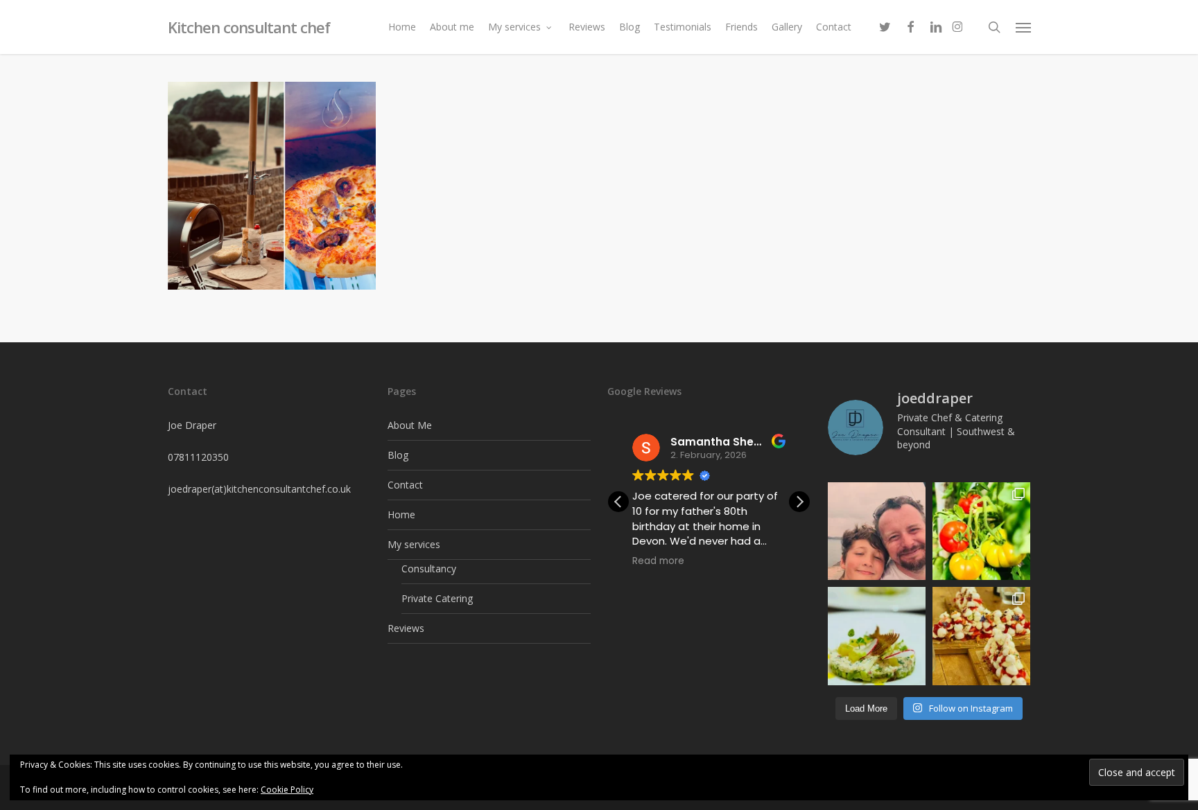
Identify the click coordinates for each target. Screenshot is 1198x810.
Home (401, 514)
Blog (398, 454)
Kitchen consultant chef (249, 27)
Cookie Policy (287, 789)
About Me (410, 425)
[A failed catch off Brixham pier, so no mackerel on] (877, 531)
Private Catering (437, 598)
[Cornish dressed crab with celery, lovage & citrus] (877, 636)
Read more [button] (658, 561)
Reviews (406, 628)
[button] (1023, 27)
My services (414, 544)
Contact (405, 484)
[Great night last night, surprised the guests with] (981, 636)
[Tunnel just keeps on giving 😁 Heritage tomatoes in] (981, 531)
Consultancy (428, 568)
